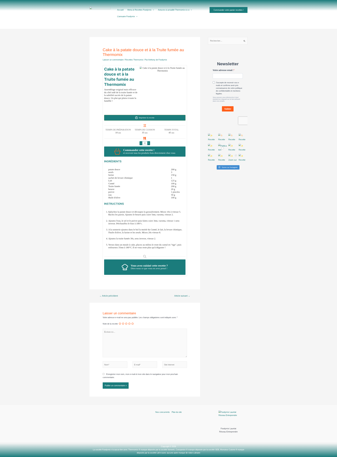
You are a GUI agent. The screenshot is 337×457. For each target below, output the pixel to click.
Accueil (120, 10)
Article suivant (182, 296)
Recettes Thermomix (134, 60)
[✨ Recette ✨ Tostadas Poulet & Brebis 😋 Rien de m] (243, 158)
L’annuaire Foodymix (126, 16)
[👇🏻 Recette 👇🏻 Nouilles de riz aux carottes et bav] (222, 138)
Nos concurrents (162, 412)
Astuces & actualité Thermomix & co (173, 10)
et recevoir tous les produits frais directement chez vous (149, 153)
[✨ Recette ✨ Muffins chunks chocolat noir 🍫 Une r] (222, 158)
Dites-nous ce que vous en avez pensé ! (149, 268)
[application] (153, 10)
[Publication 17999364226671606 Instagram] (222, 148)
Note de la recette (110, 324)
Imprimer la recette (146, 118)
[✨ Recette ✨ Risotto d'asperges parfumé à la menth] (212, 148)
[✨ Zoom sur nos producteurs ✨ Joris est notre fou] (232, 158)
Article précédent (109, 296)
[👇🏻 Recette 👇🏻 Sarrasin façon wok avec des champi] (232, 138)
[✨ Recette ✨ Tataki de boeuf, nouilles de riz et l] (243, 148)
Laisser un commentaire (113, 60)
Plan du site (177, 412)
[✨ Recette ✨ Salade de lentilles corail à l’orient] (232, 148)
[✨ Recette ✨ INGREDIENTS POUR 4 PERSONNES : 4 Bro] (212, 138)
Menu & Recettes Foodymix (139, 10)
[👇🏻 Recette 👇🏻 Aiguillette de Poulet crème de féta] (243, 138)
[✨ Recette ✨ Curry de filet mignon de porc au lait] (212, 158)
